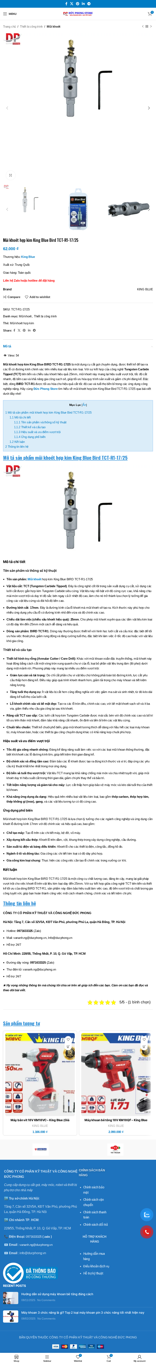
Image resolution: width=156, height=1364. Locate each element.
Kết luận (17, 441)
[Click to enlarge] (10, 175)
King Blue (28, 256)
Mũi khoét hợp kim (22, 323)
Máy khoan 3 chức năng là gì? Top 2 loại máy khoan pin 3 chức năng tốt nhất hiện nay (82, 1312)
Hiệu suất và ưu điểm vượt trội (37, 432)
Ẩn (84, 404)
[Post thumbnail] (10, 1298)
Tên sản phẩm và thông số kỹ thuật (40, 422)
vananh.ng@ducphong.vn (36, 1244)
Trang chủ (9, 26)
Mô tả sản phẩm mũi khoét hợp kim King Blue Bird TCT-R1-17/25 (48, 412)
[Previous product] (143, 27)
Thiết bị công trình (31, 26)
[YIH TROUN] (115, 1149)
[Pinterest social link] (77, 4)
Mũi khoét (53, 26)
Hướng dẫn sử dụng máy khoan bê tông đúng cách (57, 1294)
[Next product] (151, 27)
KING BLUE (40, 1125)
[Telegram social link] (89, 4)
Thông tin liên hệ (16, 446)
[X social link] (72, 4)
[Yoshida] (40, 1149)
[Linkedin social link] (83, 4)
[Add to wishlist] (68, 1039)
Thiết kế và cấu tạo (30, 427)
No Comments (46, 1300)
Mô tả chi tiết (20, 417)
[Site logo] (78, 13)
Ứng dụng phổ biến (30, 437)
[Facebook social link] (66, 4)
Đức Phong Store (46, 388)
